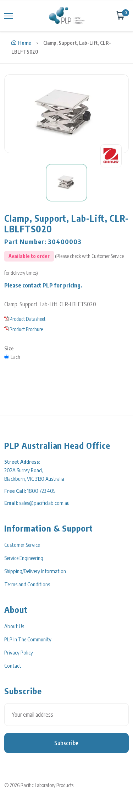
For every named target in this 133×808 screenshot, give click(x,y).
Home (24, 43)
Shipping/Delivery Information (35, 571)
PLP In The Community (27, 639)
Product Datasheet (27, 319)
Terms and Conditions (27, 584)
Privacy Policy (18, 652)
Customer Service (22, 545)
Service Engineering (23, 558)
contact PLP (37, 285)
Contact (12, 665)
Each (15, 357)
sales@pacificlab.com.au (44, 503)
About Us (14, 626)
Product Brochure (26, 329)
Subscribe (66, 743)
